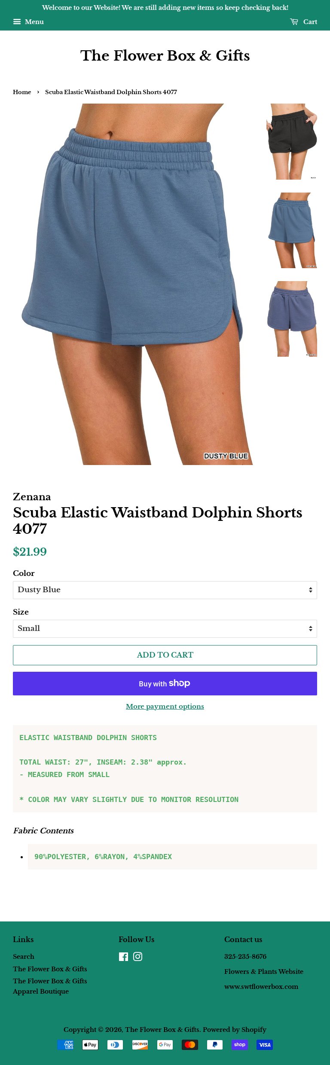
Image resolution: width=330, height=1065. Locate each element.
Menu (33, 22)
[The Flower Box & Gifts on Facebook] (123, 958)
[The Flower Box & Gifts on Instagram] (137, 958)
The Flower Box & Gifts (165, 56)
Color (23, 573)
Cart (309, 22)
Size (21, 612)
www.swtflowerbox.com (261, 1001)
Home (22, 92)
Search (23, 957)
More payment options (165, 706)
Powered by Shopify (234, 1030)
